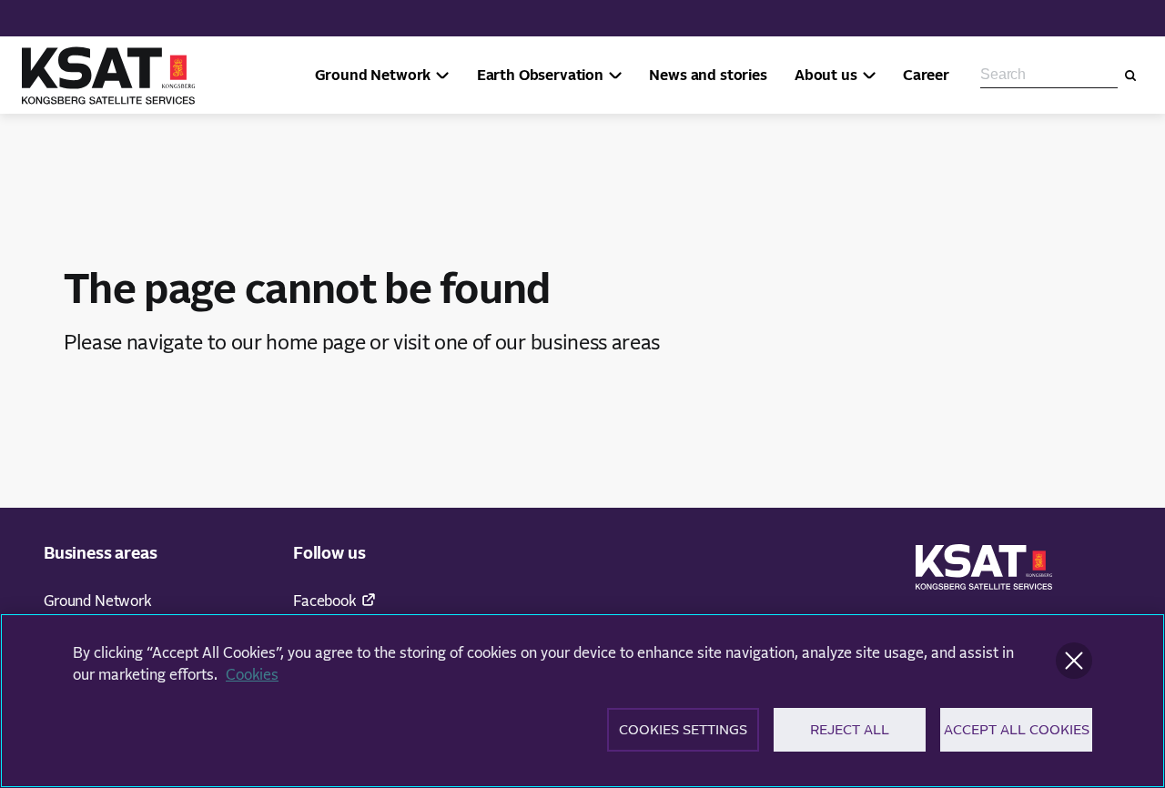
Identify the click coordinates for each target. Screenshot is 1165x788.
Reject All (849, 729)
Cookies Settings (683, 729)
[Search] (1130, 75)
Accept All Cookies (1016, 729)
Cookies (252, 675)
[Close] (1074, 660)
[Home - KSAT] (108, 75)
